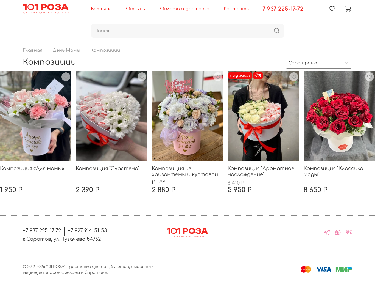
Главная (32, 50)
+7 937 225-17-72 (281, 9)
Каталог (101, 8)
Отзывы (136, 8)
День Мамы (66, 50)
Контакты (237, 8)
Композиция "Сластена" (107, 168)
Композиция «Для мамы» (32, 168)
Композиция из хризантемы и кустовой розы (185, 175)
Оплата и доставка (184, 8)
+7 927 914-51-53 (87, 230)
